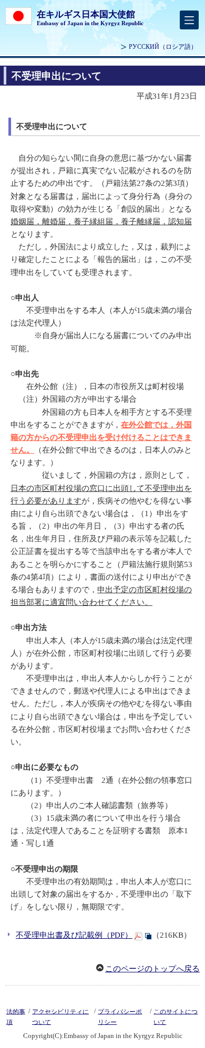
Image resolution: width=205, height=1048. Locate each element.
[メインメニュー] (189, 20)
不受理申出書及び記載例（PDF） (74, 935)
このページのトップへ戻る (152, 969)
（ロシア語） (163, 46)
